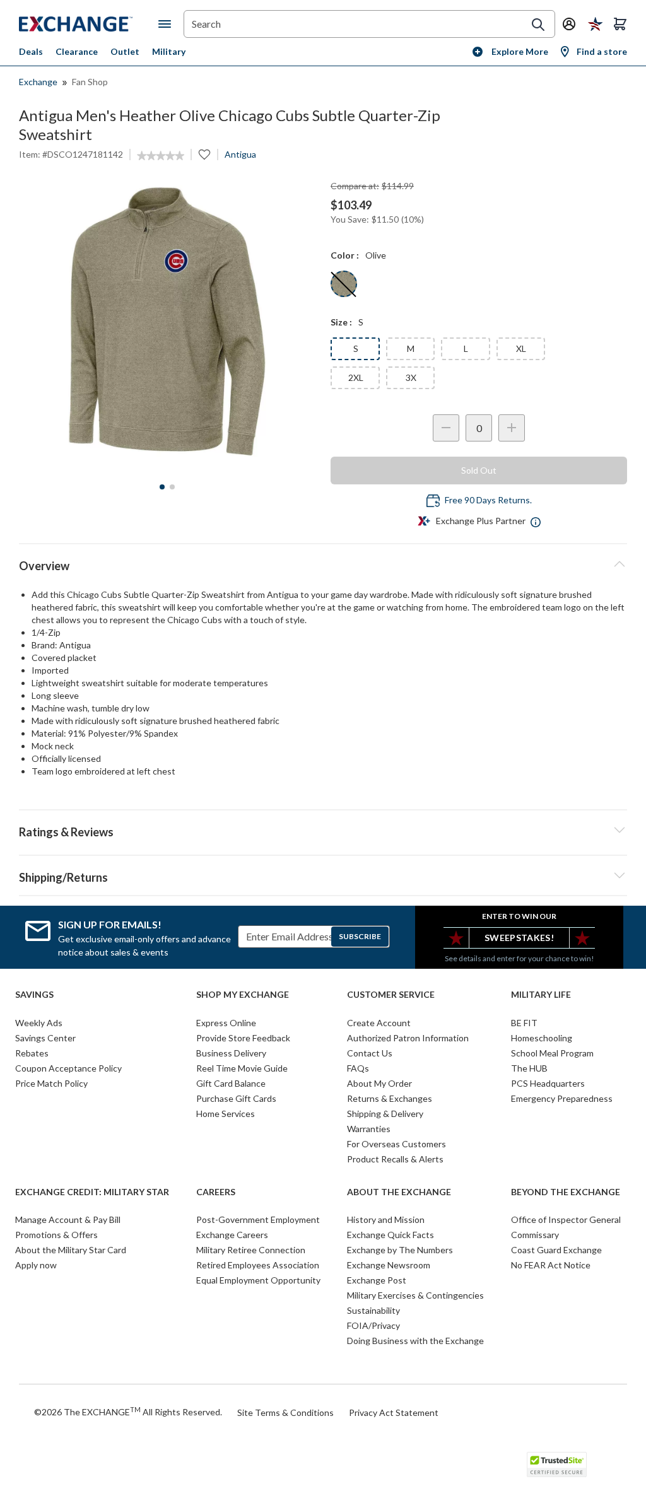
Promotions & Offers (56, 1234)
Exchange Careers (232, 1234)
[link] (160, 155)
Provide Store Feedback (243, 1037)
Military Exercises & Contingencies (415, 1295)
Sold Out (478, 470)
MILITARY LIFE (541, 995)
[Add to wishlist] (204, 154)
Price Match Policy (51, 1083)
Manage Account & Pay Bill (67, 1219)
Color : (345, 255)
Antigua (240, 154)
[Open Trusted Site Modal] (557, 1464)
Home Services (225, 1113)
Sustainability (373, 1310)
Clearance (77, 51)
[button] (323, 830)
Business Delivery (231, 1053)
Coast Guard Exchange (556, 1249)
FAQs (358, 1068)
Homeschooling (541, 1037)
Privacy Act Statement (393, 1412)
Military (168, 51)
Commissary (535, 1234)
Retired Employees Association (257, 1265)
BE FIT (524, 1022)
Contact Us (369, 1053)
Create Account (379, 1022)
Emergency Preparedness (562, 1098)
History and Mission (386, 1219)
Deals (31, 51)
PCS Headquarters (548, 1083)
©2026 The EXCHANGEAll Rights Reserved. (128, 1411)
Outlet (124, 51)
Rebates (32, 1053)
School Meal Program (552, 1053)
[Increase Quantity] (511, 427)
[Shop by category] (167, 24)
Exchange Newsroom (388, 1265)
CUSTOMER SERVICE (391, 995)
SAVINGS (34, 995)
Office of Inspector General (566, 1219)
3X (411, 377)
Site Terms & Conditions (285, 1412)
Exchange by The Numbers (400, 1249)
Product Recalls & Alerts (395, 1159)
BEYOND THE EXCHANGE (565, 1192)
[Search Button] (538, 24)
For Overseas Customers (396, 1143)
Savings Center (45, 1037)
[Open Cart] (620, 24)
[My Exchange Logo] (88, 24)
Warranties (369, 1128)
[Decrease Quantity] (446, 427)
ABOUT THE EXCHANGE (399, 1192)
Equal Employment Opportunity (258, 1280)
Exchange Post (376, 1280)
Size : (341, 322)
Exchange (38, 81)
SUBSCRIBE (360, 936)
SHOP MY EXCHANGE (242, 995)
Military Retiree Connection (250, 1249)
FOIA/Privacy (373, 1325)
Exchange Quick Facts (390, 1234)
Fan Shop (90, 81)
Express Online (226, 1022)
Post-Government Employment (258, 1219)
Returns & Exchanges (389, 1098)
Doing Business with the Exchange (415, 1340)
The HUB (529, 1068)
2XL (355, 377)
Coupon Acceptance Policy (68, 1068)
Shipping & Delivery (385, 1113)
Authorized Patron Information (408, 1037)
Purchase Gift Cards (236, 1098)
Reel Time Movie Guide (242, 1068)
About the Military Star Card (70, 1249)
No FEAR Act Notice (550, 1265)
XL (521, 348)
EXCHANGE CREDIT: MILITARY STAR (92, 1192)
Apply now (36, 1265)
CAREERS (215, 1192)
